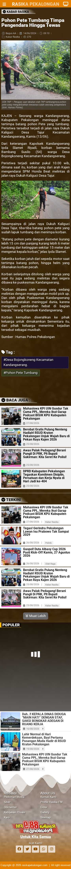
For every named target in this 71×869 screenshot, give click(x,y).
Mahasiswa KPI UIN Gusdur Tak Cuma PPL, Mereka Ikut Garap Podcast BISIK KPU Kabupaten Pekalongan (45, 413)
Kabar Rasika (13, 36)
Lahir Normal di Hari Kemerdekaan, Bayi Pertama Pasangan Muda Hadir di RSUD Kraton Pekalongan (44, 739)
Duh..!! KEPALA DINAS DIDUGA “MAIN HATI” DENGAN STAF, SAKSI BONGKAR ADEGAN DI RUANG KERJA (44, 719)
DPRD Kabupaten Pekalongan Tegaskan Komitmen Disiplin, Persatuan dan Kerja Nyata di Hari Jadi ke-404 (44, 476)
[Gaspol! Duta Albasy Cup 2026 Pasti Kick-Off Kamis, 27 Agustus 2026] (11, 556)
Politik (48, 543)
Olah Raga (50, 564)
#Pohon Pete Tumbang (21, 373)
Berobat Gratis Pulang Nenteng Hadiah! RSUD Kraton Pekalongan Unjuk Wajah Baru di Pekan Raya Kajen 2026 (46, 434)
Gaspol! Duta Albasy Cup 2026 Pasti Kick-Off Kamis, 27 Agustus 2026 (46, 552)
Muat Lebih (37, 616)
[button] (24, 386)
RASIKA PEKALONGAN (35, 4)
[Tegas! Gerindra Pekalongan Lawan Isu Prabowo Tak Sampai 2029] (11, 535)
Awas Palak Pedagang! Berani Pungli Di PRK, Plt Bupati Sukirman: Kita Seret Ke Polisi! (44, 454)
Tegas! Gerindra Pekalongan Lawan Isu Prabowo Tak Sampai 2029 (46, 532)
